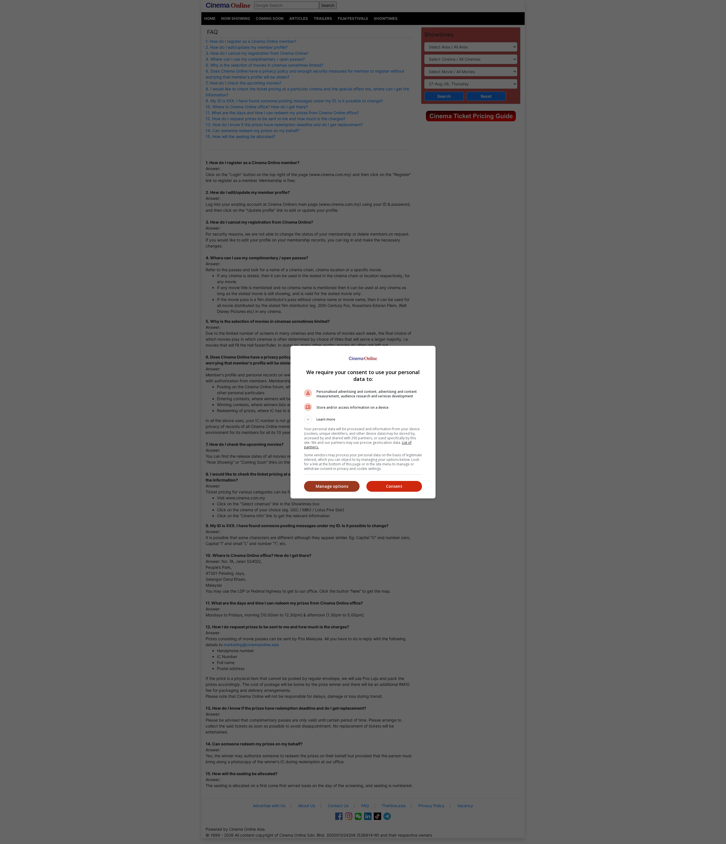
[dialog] (363, 422)
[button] (363, 419)
